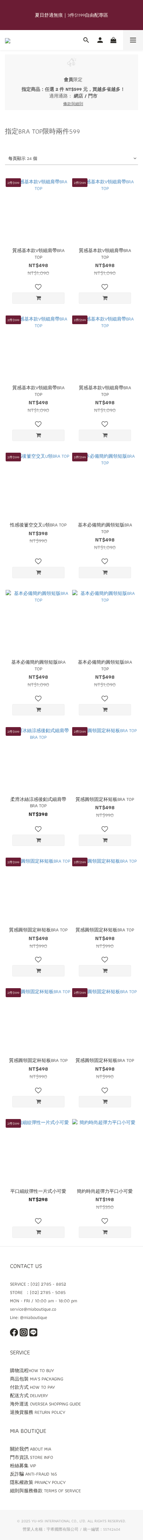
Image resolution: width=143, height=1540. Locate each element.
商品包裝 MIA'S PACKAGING (36, 1378)
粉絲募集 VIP (23, 1465)
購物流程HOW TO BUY (32, 1370)
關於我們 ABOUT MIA (30, 1449)
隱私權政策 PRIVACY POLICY (38, 1482)
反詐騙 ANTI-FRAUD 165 (33, 1474)
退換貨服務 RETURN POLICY (37, 1412)
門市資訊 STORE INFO (31, 1457)
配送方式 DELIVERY (29, 1395)
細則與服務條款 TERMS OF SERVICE (45, 1490)
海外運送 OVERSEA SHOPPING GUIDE (45, 1403)
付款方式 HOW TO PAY (32, 1387)
